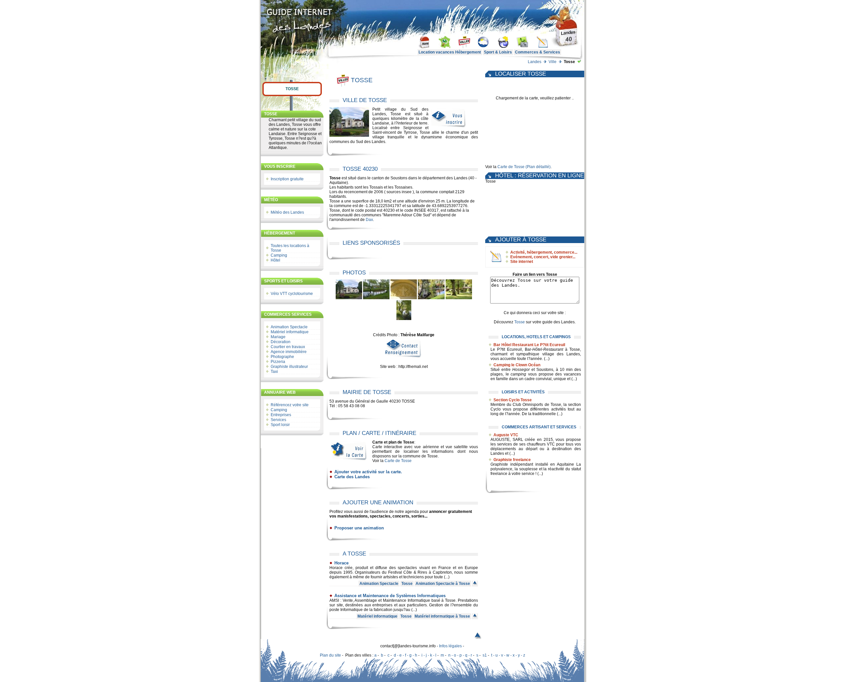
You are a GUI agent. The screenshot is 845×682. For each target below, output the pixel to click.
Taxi (274, 371)
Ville (553, 61)
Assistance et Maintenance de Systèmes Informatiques (390, 595)
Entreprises (281, 415)
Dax (369, 219)
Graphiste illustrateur (289, 366)
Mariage (278, 337)
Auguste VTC (505, 435)
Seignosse (412, 128)
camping (518, 374)
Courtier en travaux (288, 346)
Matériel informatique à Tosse (442, 616)
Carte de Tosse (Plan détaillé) (524, 166)
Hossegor (521, 369)
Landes (534, 61)
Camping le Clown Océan (516, 365)
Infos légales (450, 646)
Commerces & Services (537, 52)
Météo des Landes (287, 212)
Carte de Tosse (398, 460)
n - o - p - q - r (460, 655)
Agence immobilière (289, 351)
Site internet (521, 261)
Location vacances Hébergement (450, 52)
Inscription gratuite (287, 179)
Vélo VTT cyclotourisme (292, 293)
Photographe (282, 356)
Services (279, 419)
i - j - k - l (429, 655)
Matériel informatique (290, 332)
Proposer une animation (359, 527)
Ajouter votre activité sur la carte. (368, 471)
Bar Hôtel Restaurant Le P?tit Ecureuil (529, 344)
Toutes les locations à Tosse (290, 248)
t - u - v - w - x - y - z (508, 655)
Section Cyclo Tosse (512, 400)
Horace (341, 562)
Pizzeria (278, 361)
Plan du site (330, 655)
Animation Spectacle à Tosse (443, 583)
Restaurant (553, 349)
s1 (485, 655)
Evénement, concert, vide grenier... (542, 257)
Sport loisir (281, 424)
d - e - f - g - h (405, 655)
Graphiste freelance (512, 459)
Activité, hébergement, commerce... (543, 252)
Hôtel (275, 260)
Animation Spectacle (289, 327)
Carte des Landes (352, 476)
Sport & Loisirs (498, 52)
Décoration (280, 342)
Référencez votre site (290, 405)
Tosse (292, 89)
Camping (279, 255)
